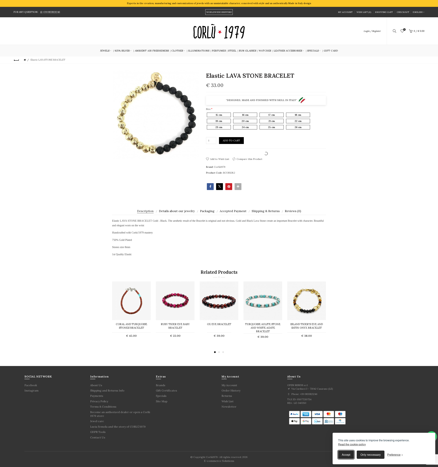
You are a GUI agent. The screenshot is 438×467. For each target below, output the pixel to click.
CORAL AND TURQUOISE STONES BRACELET (131, 326)
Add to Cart (231, 140)
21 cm (271, 121)
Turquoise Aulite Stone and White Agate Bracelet (262, 328)
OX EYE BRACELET (219, 324)
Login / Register (372, 31)
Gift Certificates (166, 390)
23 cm (218, 127)
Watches (265, 50)
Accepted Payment (233, 211)
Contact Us (97, 437)
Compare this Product (249, 159)
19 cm (219, 121)
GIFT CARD (331, 50)
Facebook (30, 385)
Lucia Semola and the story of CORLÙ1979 (118, 426)
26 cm (298, 127)
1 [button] (215, 352)
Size (208, 109)
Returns (227, 395)
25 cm (271, 127)
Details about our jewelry (177, 211)
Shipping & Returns (266, 211)
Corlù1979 (219, 166)
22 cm (298, 121)
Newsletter (229, 406)
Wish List (228, 401)
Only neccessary (370, 455)
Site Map (161, 401)
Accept (346, 455)
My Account (345, 12)
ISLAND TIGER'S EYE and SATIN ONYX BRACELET (306, 326)
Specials (161, 395)
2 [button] (219, 352)
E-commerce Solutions (219, 461)
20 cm (245, 121)
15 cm (219, 114)
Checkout (403, 12)
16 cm (245, 114)
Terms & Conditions (103, 406)
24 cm (245, 127)
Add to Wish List (219, 159)
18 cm (298, 114)
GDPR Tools (98, 432)
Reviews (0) (293, 211)
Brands (160, 385)
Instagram (31, 390)
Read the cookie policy (352, 444)
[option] (131, 311)
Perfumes (219, 50)
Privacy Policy (99, 401)
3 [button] (223, 352)
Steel (232, 50)
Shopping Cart (384, 12)
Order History (231, 390)
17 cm (271, 114)
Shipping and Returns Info (107, 390)
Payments (96, 395)
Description (145, 211)
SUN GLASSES (247, 50)
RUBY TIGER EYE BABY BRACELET (175, 326)
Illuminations (199, 50)
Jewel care (97, 421)
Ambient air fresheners (152, 50)
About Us (96, 385)
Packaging (207, 211)
